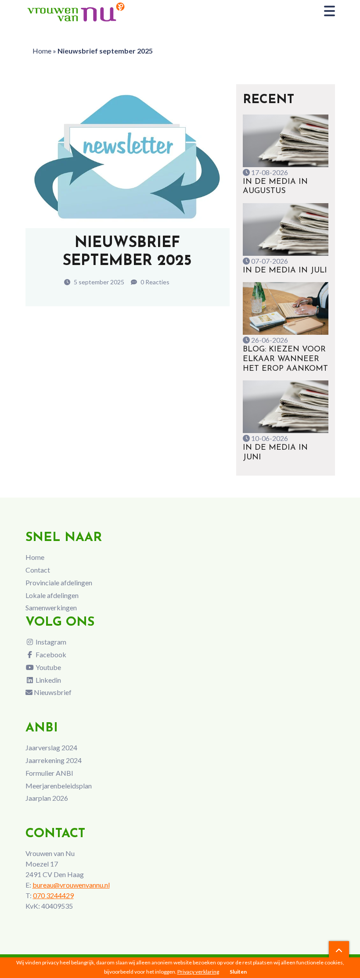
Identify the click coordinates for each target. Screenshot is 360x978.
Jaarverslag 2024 (51, 747)
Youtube (47, 667)
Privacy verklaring (198, 971)
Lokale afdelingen (52, 595)
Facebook (50, 654)
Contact (37, 570)
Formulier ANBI (49, 773)
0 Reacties (154, 282)
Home (41, 51)
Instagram (50, 642)
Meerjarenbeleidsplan (58, 785)
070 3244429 (53, 895)
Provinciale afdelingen (58, 582)
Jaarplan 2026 (46, 798)
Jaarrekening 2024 (53, 760)
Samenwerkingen (51, 607)
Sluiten (238, 971)
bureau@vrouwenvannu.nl (71, 885)
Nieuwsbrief (52, 692)
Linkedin (47, 680)
